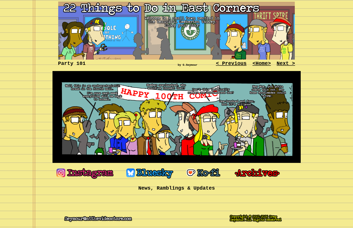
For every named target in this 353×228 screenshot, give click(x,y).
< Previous (231, 64)
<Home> (261, 64)
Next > (286, 64)
